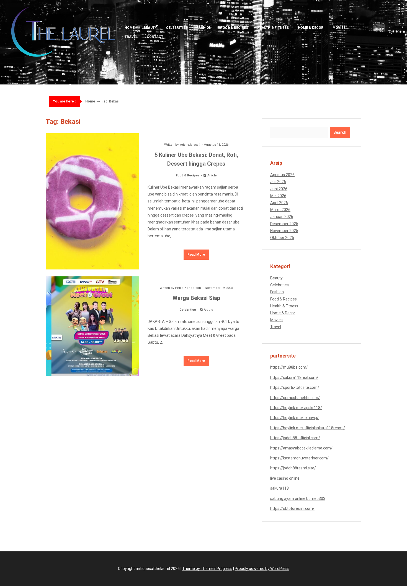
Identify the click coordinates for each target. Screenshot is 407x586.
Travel (131, 37)
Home (130, 28)
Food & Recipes (234, 28)
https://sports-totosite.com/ (294, 387)
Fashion (204, 28)
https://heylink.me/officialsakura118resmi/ (307, 428)
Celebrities (176, 28)
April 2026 (279, 203)
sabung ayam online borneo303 (297, 498)
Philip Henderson (188, 288)
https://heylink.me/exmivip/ (294, 417)
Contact (155, 37)
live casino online (285, 478)
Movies (339, 28)
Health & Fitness (273, 28)
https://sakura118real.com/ (294, 377)
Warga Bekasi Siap (196, 298)
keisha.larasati (189, 144)
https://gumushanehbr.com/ (295, 397)
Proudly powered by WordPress (262, 568)
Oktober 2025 (282, 237)
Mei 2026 (278, 196)
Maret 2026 (280, 209)
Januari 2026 (281, 216)
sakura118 (279, 488)
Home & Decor (310, 28)
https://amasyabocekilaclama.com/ (301, 448)
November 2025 (284, 230)
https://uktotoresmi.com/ (292, 508)
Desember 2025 (284, 224)
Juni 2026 (278, 189)
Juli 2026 (278, 181)
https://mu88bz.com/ (289, 367)
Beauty (150, 28)
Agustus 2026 (282, 175)
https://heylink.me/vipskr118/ (296, 407)
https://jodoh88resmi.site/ (293, 468)
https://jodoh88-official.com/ (295, 438)
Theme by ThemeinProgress (207, 568)
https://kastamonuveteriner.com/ (299, 458)
